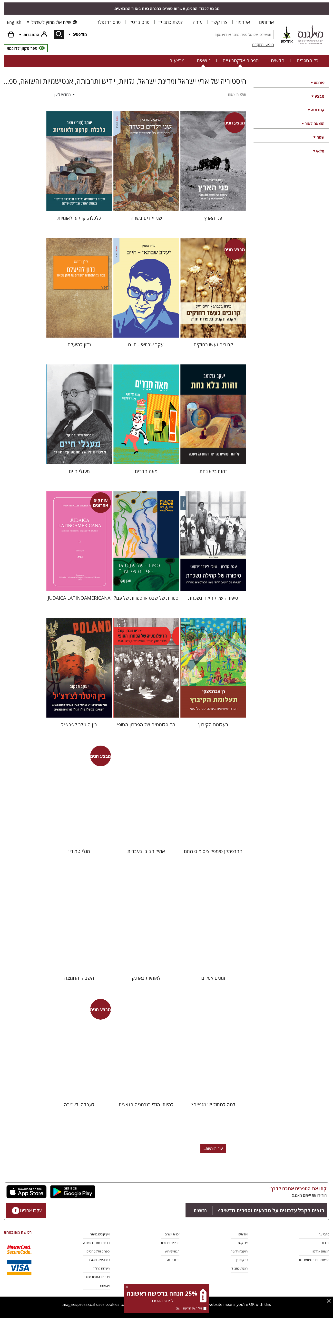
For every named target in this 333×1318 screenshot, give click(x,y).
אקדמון (243, 22)
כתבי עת (324, 1234)
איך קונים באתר (100, 1234)
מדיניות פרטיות (170, 1243)
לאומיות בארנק (146, 978)
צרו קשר (219, 22)
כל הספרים (307, 60)
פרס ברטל (139, 22)
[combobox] (182, 34)
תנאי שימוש (172, 1251)
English (14, 22)
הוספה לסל (213, 203)
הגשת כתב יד (171, 22)
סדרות (325, 1243)
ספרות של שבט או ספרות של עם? (146, 598)
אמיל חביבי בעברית (146, 851)
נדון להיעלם (79, 344)
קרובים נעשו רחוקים (213, 344)
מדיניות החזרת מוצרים (96, 1277)
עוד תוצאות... (213, 1148)
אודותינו (266, 22)
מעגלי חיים (79, 471)
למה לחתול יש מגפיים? (213, 1104)
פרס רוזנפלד (109, 22)
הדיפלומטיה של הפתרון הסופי (146, 724)
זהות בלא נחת (213, 471)
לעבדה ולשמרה (79, 1104)
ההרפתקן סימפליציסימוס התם (213, 851)
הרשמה (200, 1210)
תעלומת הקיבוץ (213, 724)
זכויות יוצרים (172, 1234)
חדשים (277, 60)
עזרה (197, 22)
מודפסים (79, 34)
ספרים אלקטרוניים (241, 60)
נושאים (203, 60)
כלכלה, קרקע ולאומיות (79, 218)
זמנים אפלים (213, 978)
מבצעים (177, 60)
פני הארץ (213, 218)
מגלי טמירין (79, 851)
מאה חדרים (146, 471)
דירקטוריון (242, 1260)
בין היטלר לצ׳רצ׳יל (79, 724)
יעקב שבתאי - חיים (146, 344)
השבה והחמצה (79, 978)
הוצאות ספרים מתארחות (314, 1260)
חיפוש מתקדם (263, 44)
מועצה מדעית (239, 1251)
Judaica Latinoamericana (79, 598)
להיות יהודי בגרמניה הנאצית (146, 1104)
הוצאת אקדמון (320, 1251)
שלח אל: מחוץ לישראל (51, 22)
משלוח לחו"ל (101, 1268)
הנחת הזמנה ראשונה (96, 1243)
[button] (40, 94)
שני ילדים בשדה (146, 218)
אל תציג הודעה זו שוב (189, 1308)
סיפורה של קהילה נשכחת (213, 598)
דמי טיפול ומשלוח (99, 1260)
